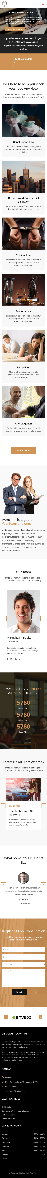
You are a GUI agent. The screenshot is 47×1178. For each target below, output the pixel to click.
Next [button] (40, 1017)
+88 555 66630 (26, 64)
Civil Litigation (23, 423)
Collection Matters (9, 1115)
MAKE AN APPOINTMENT (15, 29)
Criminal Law (23, 255)
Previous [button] (6, 1017)
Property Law (23, 311)
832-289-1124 (10, 1087)
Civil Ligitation (7, 1107)
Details (23, 121)
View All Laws (23, 450)
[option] (25, 1017)
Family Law (23, 367)
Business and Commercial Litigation (15, 1111)
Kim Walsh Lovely (18, 637)
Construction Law (23, 141)
